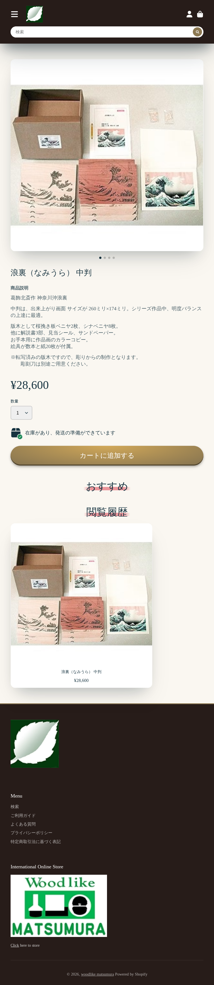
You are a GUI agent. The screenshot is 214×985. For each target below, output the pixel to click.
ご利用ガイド (23, 815)
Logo (34, 14)
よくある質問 (23, 824)
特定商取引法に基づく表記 (36, 841)
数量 (14, 401)
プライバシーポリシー (31, 832)
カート (200, 14)
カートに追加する (107, 455)
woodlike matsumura (97, 974)
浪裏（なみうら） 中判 (81, 605)
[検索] (197, 32)
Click (15, 945)
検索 (15, 806)
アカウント (189, 14)
